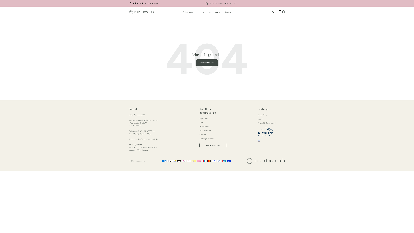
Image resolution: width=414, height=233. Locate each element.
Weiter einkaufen (207, 63)
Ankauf (260, 119)
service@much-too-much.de (146, 139)
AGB (201, 122)
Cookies (202, 135)
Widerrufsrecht (205, 131)
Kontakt (228, 12)
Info (200, 12)
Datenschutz (204, 127)
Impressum (203, 118)
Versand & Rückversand (266, 123)
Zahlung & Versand (206, 139)
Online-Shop (188, 12)
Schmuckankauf (215, 12)
